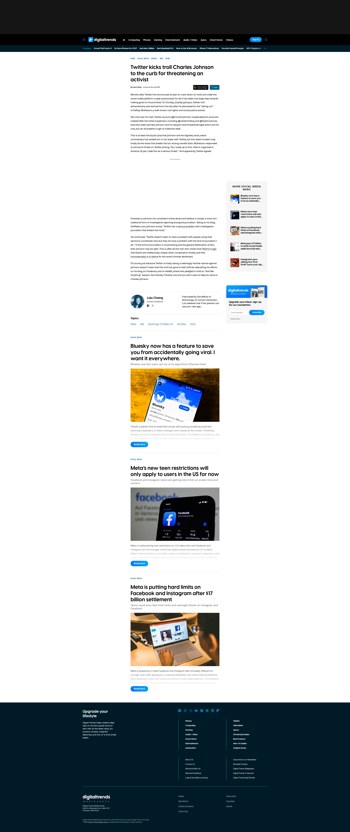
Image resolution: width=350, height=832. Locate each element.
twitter (153, 306)
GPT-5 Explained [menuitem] (253, 48)
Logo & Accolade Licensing (196, 777)
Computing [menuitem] (134, 40)
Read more (139, 444)
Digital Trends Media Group (98, 822)
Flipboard (218, 710)
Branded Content (240, 764)
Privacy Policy (235, 319)
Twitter (193, 324)
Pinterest (207, 710)
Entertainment (191, 743)
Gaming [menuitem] (158, 40)
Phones (188, 721)
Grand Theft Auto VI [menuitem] (103, 48)
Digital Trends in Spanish (243, 773)
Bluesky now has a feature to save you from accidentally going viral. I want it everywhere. (251, 201)
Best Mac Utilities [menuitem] (147, 48)
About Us (189, 759)
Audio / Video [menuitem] (190, 40)
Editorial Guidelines (193, 773)
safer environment (164, 98)
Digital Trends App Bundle (244, 777)
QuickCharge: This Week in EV (160, 324)
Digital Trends (97, 43)
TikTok (201, 710)
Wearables (238, 725)
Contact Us (190, 764)
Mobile (133, 324)
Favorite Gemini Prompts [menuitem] (233, 48)
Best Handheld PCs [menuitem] (165, 48)
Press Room (230, 801)
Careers (181, 796)
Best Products (239, 739)
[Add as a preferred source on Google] (200, 87)
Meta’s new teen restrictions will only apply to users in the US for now (251, 215)
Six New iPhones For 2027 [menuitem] (125, 48)
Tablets (236, 721)
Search (266, 39)
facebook (148, 306)
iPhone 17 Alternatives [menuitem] (209, 48)
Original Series (239, 748)
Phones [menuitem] (147, 40)
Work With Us (183, 801)
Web (142, 324)
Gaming (189, 730)
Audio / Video (191, 734)
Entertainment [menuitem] (172, 40)
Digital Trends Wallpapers (243, 768)
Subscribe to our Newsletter (244, 759)
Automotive (190, 748)
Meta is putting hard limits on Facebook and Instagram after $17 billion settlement (251, 231)
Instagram (185, 710)
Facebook (179, 710)
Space (236, 730)
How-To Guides (240, 743)
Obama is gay (209, 248)
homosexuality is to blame (144, 256)
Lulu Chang (137, 87)
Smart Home (191, 739)
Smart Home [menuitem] (216, 40)
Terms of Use (183, 811)
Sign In (255, 39)
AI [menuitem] (124, 40)
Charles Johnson (183, 102)
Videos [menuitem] (229, 40)
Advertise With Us (192, 768)
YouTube (196, 710)
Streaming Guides (241, 734)
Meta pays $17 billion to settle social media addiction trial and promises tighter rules (252, 247)
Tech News (181, 324)
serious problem (186, 226)
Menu (84, 39)
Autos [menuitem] (203, 40)
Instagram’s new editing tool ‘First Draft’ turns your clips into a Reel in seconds (252, 263)
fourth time (156, 135)
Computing (190, 725)
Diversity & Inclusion (185, 806)
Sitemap (229, 806)
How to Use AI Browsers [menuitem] (186, 48)
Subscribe (256, 312)
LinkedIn (212, 710)
